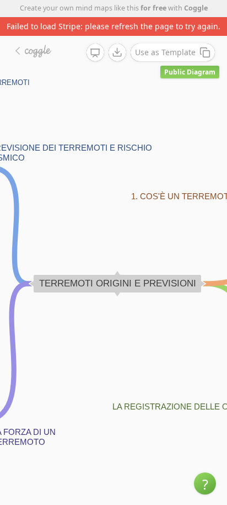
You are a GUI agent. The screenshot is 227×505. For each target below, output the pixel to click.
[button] (205, 483)
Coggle (196, 8)
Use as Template (165, 52)
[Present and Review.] (95, 53)
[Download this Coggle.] (117, 52)
